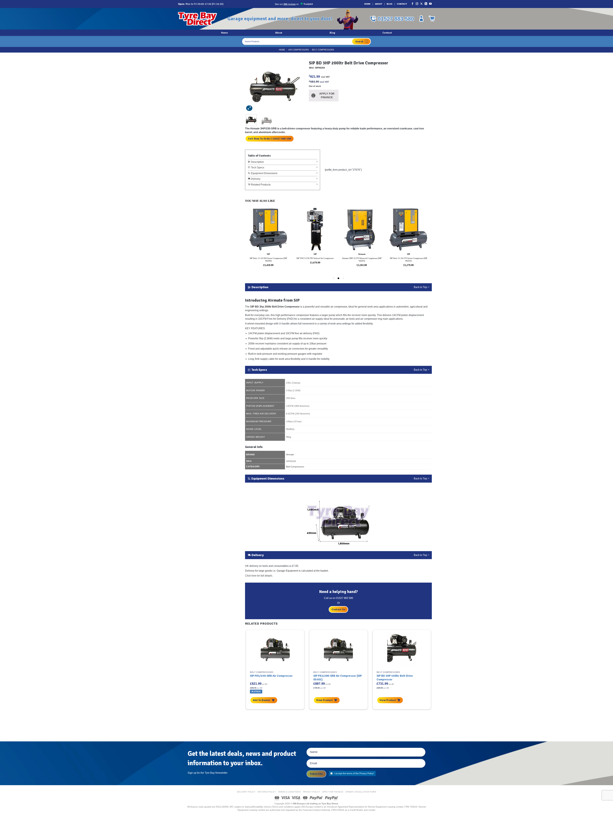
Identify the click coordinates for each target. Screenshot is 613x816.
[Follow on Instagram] (417, 4)
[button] (249, 108)
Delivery (255, 178)
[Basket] (432, 18)
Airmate (290, 454)
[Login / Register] (421, 18)
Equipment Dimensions (263, 173)
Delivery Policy (246, 792)
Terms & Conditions (289, 792)
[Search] (361, 41)
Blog (389, 4)
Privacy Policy (366, 773)
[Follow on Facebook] (412, 4)
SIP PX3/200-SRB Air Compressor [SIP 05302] (337, 677)
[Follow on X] (421, 4)
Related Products (260, 184)
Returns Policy (267, 792)
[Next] (297, 85)
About (378, 4)
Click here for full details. (259, 575)
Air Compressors (298, 50)
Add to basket (261, 700)
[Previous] (252, 85)
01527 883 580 (396, 19)
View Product (324, 700)
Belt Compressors (323, 50)
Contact (402, 4)
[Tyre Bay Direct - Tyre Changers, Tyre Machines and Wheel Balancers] (200, 18)
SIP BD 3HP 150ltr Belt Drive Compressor (395, 677)
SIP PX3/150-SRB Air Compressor (271, 675)
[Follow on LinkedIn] (426, 4)
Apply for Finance (332, 792)
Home (367, 4)
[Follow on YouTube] (430, 4)
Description (257, 162)
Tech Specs (257, 167)
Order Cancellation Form (360, 792)
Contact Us (338, 609)
